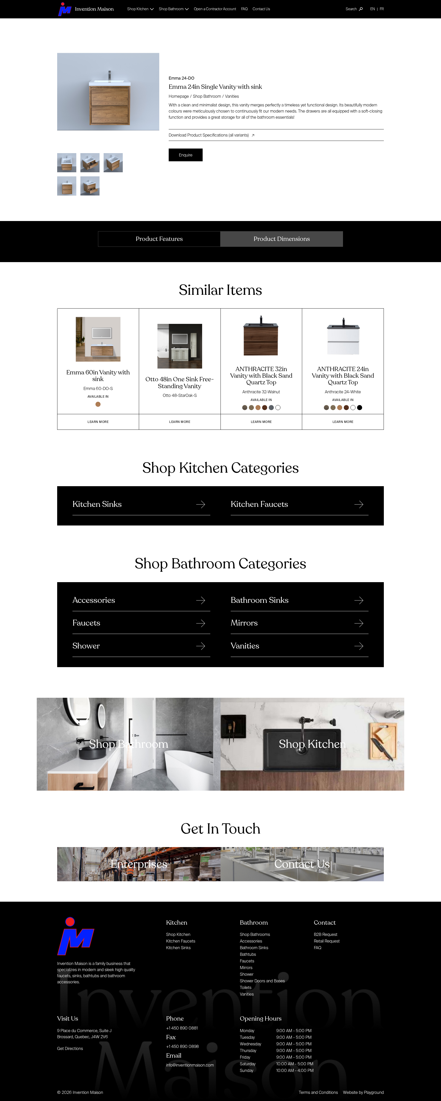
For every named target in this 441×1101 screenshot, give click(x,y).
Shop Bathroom (207, 96)
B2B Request (325, 934)
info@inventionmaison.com (190, 1065)
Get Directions (70, 1048)
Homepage (179, 96)
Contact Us (261, 9)
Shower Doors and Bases (262, 980)
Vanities (232, 96)
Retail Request (327, 941)
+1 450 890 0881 (182, 1028)
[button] (140, 9)
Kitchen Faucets (180, 941)
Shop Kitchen (178, 934)
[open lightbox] (111, 92)
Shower (246, 974)
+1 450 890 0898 (182, 1046)
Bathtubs (248, 954)
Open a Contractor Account (215, 9)
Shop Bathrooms (255, 934)
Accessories (251, 941)
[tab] (159, 239)
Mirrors (246, 967)
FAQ (244, 9)
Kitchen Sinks (178, 947)
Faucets (247, 961)
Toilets (245, 987)
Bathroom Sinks (254, 947)
